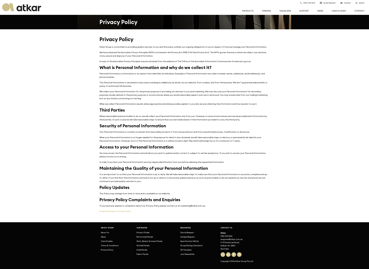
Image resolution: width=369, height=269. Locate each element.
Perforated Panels (145, 237)
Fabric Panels (142, 254)
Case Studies (339, 11)
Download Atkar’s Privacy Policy (115, 211)
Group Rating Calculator (191, 245)
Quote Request (187, 232)
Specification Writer (189, 241)
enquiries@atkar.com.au (232, 239)
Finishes (266, 11)
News (320, 11)
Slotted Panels (143, 245)
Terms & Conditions (110, 245)
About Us (105, 232)
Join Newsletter (187, 254)
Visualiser (285, 11)
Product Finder (143, 232)
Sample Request (187, 237)
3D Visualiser (186, 250)
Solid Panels (142, 250)
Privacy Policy (107, 250)
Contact (359, 11)
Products (248, 11)
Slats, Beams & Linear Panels (149, 241)
